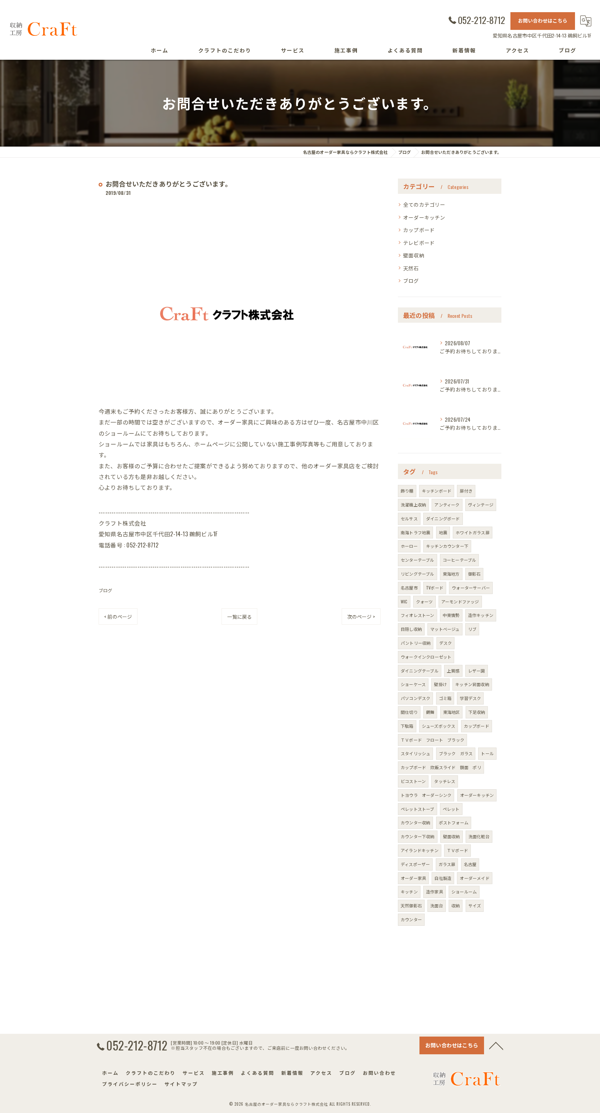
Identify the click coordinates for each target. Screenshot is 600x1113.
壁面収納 (413, 255)
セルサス (409, 518)
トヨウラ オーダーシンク (426, 795)
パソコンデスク (415, 698)
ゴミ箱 (445, 698)
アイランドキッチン (420, 850)
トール (487, 753)
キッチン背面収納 (472, 684)
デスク (445, 643)
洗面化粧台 (479, 836)
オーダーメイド (474, 878)
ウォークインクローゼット (426, 657)
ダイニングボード (443, 518)
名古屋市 (409, 588)
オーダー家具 (413, 878)
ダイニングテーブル (420, 671)
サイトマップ (181, 1083)
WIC (404, 601)
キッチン (409, 891)
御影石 (474, 574)
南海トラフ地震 (415, 532)
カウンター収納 (415, 822)
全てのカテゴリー (424, 204)
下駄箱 (407, 726)
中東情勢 (451, 615)
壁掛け (440, 684)
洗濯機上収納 (413, 505)
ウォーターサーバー (471, 588)
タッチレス (444, 781)
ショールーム (464, 891)
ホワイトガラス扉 (473, 532)
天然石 (411, 268)
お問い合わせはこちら (542, 20)
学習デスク (470, 698)
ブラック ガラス (456, 753)
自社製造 (442, 878)
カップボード (419, 229)
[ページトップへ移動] (496, 1045)
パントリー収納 (416, 643)
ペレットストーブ (417, 809)
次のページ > (361, 616)
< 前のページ (118, 616)
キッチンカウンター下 (447, 546)
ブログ (105, 590)
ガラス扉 (447, 864)
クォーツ (424, 601)
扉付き (466, 491)
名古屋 (470, 864)
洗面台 (436, 905)
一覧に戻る (239, 616)
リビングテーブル (417, 574)
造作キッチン (480, 615)
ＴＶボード (457, 850)
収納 (455, 905)
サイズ (474, 905)
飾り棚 (407, 491)
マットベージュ (444, 629)
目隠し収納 (411, 629)
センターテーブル (417, 560)
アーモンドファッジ (460, 601)
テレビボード (419, 242)
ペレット (451, 809)
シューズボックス (439, 726)
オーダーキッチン (424, 217)
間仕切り (409, 712)
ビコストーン (413, 781)
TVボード (434, 588)
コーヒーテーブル (459, 560)
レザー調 (476, 671)
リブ (472, 629)
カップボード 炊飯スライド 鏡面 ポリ (441, 767)
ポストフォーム (453, 822)
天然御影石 (411, 905)
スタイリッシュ (415, 753)
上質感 (453, 671)
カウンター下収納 (418, 836)
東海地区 (451, 712)
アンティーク (446, 505)
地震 (443, 532)
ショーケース (413, 684)
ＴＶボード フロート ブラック (432, 740)
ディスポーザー (415, 864)
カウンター (411, 919)
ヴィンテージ (480, 505)
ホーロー (409, 546)
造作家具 (434, 891)
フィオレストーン (417, 615)
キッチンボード (436, 491)
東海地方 (451, 574)
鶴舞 (430, 712)
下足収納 (476, 712)
